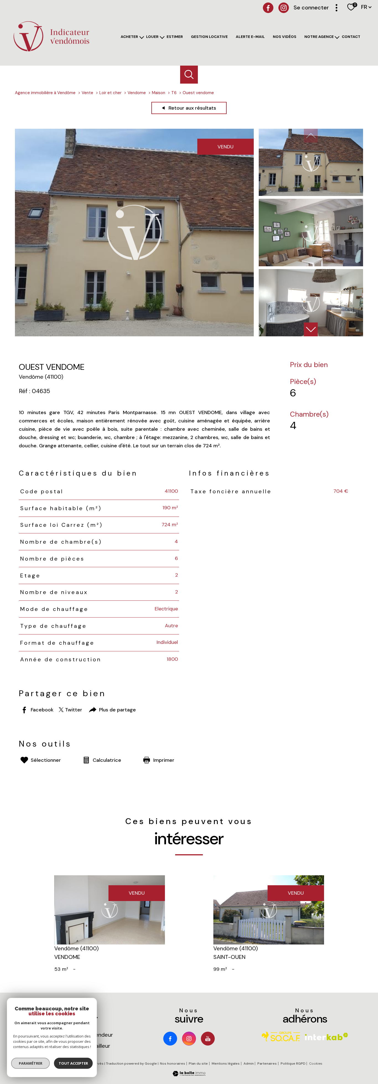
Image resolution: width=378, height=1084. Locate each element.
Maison (158, 93)
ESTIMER (175, 36)
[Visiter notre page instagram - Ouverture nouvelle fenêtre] (283, 7)
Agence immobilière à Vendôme (45, 93)
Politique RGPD (293, 1063)
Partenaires (267, 1063)
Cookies (315, 1064)
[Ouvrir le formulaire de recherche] (189, 75)
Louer (152, 36)
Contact (351, 36)
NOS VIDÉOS (284, 36)
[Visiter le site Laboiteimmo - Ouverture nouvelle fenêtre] (189, 1074)
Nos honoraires (172, 1063)
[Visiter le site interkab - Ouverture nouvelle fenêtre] (326, 1036)
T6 (174, 93)
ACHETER (129, 36)
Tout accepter (73, 1063)
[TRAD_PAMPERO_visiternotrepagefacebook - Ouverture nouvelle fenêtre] (268, 7)
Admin (249, 1063)
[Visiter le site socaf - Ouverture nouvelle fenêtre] (281, 1036)
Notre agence (319, 36)
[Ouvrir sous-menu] (142, 37)
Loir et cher (110, 93)
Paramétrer (30, 1063)
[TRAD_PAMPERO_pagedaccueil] (51, 51)
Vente (87, 93)
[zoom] (134, 334)
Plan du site (198, 1063)
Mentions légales (226, 1063)
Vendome (137, 93)
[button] (311, 329)
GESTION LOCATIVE (209, 36)
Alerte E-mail (250, 36)
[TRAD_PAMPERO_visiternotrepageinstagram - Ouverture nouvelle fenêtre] (189, 1039)
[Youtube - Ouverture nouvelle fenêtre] (208, 1039)
